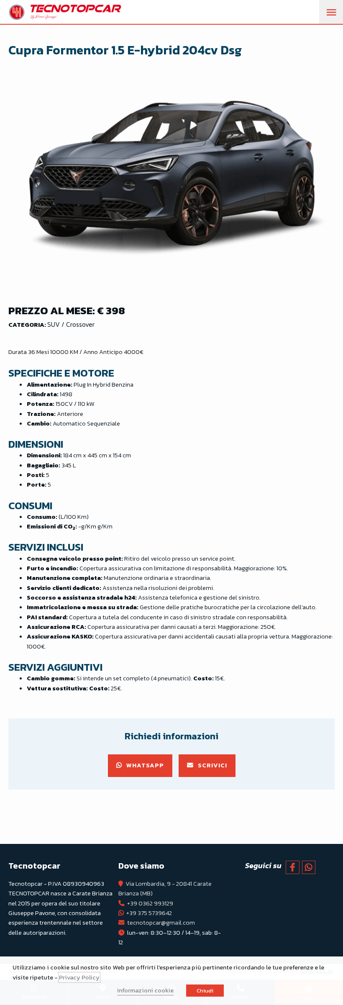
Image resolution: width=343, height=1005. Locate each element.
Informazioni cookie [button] (145, 990)
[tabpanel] (171, 176)
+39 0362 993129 (150, 903)
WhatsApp (145, 765)
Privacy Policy (79, 977)
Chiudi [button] (205, 991)
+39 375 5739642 (149, 913)
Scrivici (212, 765)
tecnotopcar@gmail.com (161, 922)
